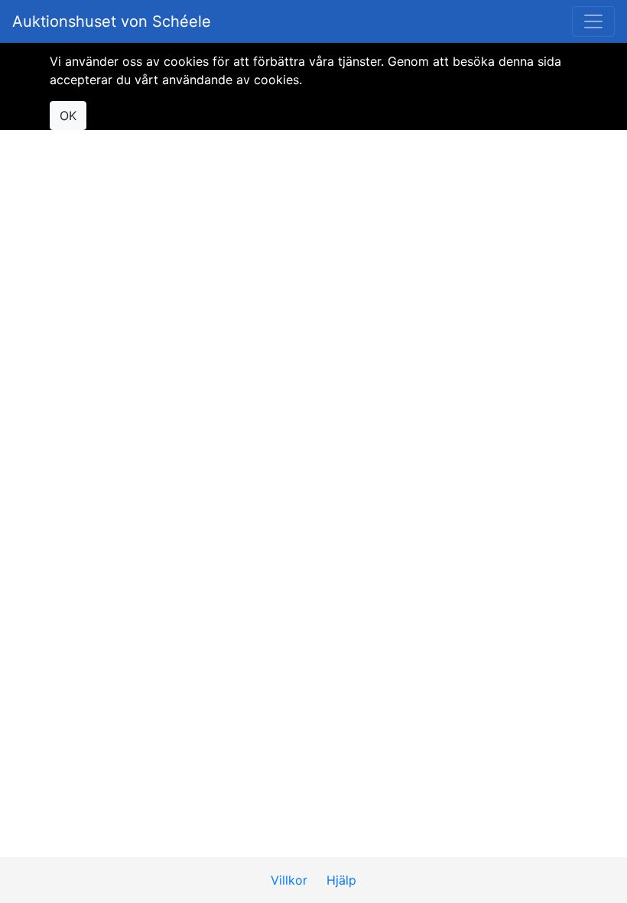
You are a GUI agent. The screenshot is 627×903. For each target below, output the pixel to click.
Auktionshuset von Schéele (111, 21)
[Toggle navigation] (593, 21)
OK (68, 115)
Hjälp (341, 880)
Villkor (289, 880)
